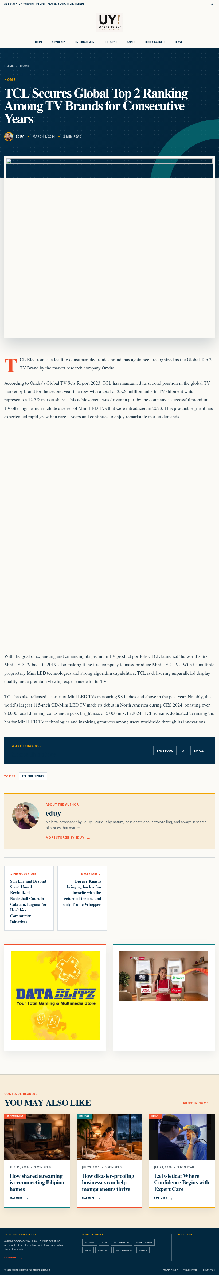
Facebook (165, 751)
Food (88, 1250)
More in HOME (195, 1103)
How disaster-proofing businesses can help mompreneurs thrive (108, 1182)
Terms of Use (190, 1270)
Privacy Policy (170, 1270)
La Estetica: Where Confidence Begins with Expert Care (181, 1182)
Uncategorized (144, 1242)
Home (39, 42)
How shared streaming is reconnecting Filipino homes (37, 1182)
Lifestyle (111, 42)
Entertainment (85, 42)
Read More (16, 1198)
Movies (143, 1250)
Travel (179, 42)
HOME (25, 66)
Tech (104, 1242)
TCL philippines (33, 776)
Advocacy (58, 42)
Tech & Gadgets (154, 42)
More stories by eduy (65, 837)
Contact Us (209, 1270)
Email (199, 751)
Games (131, 42)
